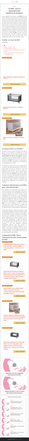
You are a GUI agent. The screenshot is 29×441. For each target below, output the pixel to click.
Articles (14, 6)
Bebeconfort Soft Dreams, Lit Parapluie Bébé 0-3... (13, 108)
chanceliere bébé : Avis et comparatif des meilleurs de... (16, 408)
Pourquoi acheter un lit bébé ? (10, 48)
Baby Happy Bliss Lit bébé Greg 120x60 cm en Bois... (14, 77)
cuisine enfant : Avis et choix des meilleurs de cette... (17, 433)
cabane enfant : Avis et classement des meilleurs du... (16, 420)
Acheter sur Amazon (15, 84)
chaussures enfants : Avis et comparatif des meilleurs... (16, 402)
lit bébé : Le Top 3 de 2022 (9, 47)
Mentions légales (18, 439)
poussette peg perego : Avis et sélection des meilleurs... (16, 414)
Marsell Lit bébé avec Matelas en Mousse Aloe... (13, 138)
